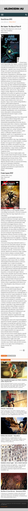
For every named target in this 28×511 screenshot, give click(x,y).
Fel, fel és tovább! (4, 506)
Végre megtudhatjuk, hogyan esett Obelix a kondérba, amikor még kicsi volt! (14, 380)
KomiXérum (13, 355)
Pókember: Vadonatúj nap (7, 408)
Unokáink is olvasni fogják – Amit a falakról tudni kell (14, 463)
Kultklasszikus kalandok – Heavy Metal (10, 435)
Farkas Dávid (12, 22)
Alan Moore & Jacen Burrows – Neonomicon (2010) (13, 491)
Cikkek (8, 355)
